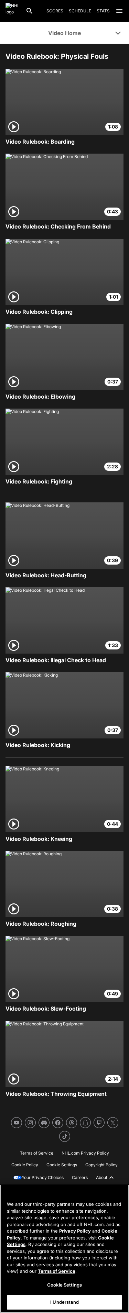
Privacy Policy (75, 1231)
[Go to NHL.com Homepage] (13, 11)
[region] (64, 1248)
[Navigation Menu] (119, 11)
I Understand (64, 1302)
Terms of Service (56, 1271)
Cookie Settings (64, 1285)
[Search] (29, 11)
